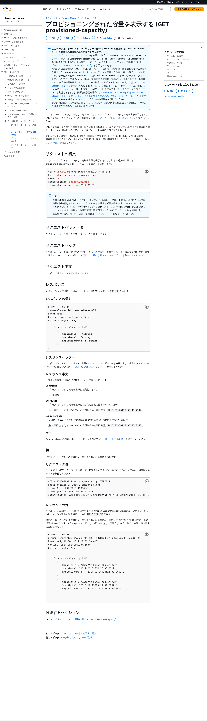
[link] (89, 17)
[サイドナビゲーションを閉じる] (38, 18)
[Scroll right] (112, 9)
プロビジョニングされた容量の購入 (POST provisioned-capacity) (83, 619)
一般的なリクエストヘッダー (105, 255)
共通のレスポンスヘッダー (88, 366)
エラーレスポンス (114, 438)
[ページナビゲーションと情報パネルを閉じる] (202, 47)
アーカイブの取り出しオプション (117, 117)
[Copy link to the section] (43, 153)
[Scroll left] (41, 9)
